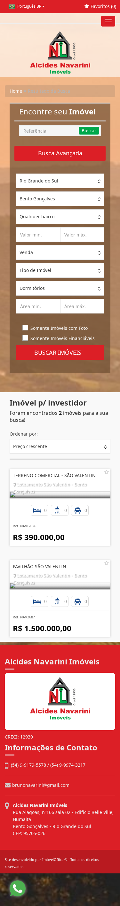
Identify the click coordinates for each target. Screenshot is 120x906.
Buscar (89, 131)
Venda (26, 252)
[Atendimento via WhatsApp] (18, 888)
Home (16, 91)
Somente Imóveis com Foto (59, 328)
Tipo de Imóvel (35, 270)
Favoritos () (102, 6)
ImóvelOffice (52, 859)
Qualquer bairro (37, 216)
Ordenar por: (24, 434)
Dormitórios (32, 288)
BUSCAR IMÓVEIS (60, 352)
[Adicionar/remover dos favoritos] (106, 472)
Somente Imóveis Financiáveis (62, 338)
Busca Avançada (60, 153)
